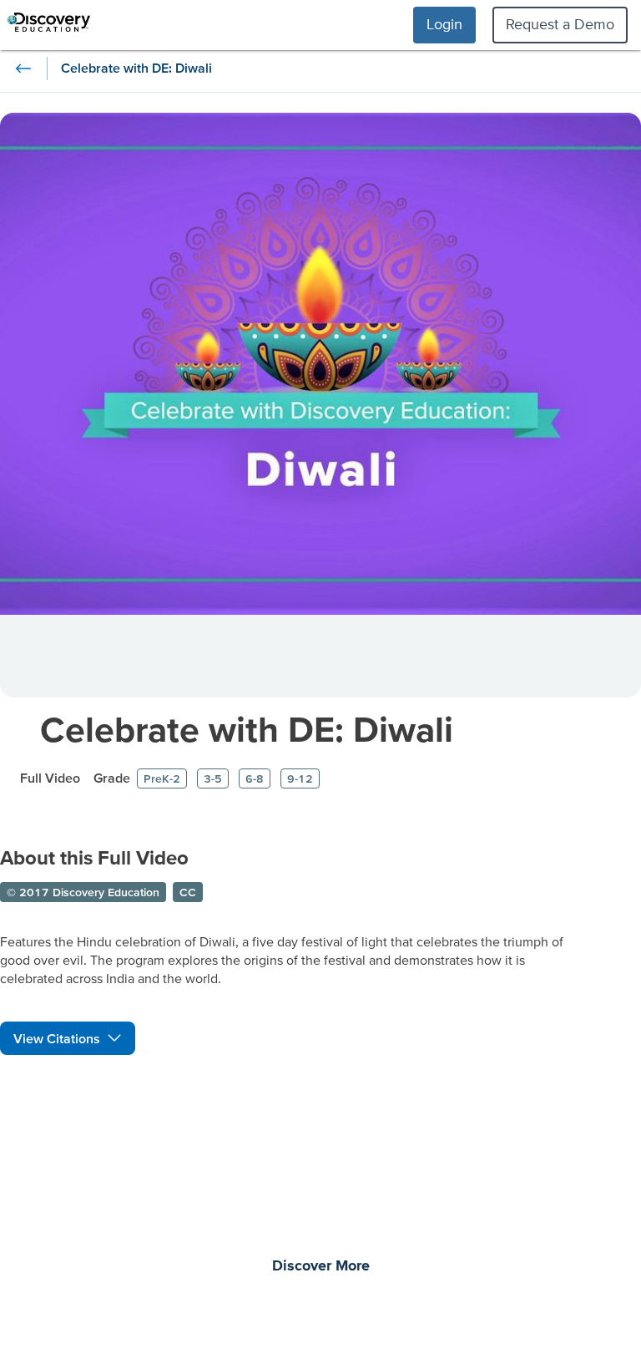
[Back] (23, 68)
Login (444, 24)
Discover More (321, 1266)
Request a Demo (560, 24)
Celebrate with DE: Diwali (246, 729)
